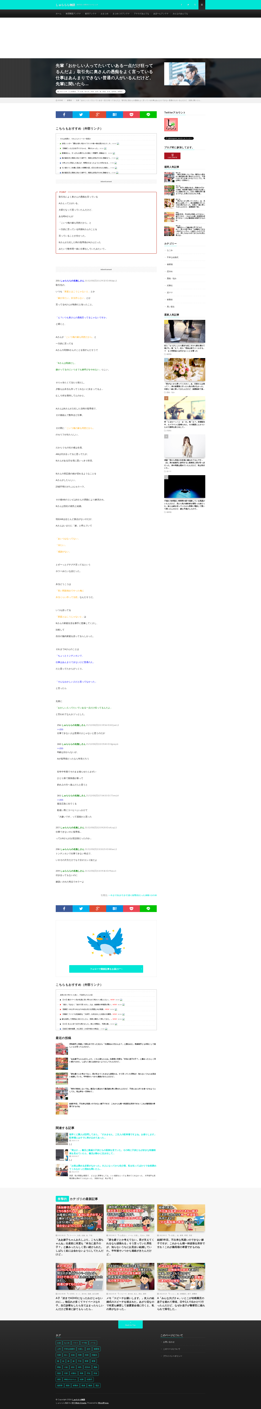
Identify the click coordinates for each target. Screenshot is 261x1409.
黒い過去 (171, 306)
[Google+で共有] (97, 114)
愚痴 (95, 1367)
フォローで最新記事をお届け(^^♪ (106, 969)
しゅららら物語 (78, 1399)
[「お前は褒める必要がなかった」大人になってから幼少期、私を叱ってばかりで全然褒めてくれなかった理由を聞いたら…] (62, 1170)
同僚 (92, 91)
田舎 (95, 1373)
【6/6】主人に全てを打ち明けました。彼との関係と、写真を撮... (86, 1024)
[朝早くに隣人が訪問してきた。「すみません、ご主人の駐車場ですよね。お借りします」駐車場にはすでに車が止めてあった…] (62, 1139)
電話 (97, 1385)
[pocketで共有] (131, 114)
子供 (90, 1235)
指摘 (89, 1294)
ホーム (58, 13)
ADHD (71, 1294)
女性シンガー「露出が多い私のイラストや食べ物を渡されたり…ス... (87, 143)
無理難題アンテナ (73, 13)
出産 (78, 1235)
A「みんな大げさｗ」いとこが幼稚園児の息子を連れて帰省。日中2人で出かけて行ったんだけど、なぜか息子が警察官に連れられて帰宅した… (181, 1303)
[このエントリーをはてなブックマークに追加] (114, 114)
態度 (59, 1373)
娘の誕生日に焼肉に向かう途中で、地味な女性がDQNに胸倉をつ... (86, 158)
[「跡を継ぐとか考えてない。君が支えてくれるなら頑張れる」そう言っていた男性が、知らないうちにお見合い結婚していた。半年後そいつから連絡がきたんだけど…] (62, 1079)
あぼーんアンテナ (161, 13)
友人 (135, 1294)
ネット (78, 1294)
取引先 (87, 91)
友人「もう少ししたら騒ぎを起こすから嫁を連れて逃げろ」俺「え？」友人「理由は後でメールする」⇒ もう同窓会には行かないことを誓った (184, 348)
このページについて (171, 1349)
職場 (67, 1385)
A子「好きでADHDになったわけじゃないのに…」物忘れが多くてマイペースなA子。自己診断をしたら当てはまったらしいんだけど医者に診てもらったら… (80, 1303)
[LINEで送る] (148, 114)
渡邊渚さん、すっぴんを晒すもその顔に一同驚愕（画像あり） (85, 153)
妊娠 (83, 1235)
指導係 (113, 91)
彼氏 (80, 1367)
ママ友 (84, 1343)
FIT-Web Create (79, 1403)
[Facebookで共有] (64, 114)
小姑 (66, 1367)
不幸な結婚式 (172, 257)
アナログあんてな (141, 13)
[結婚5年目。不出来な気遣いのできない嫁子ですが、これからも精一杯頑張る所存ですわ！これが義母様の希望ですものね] (62, 1108)
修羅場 (170, 264)
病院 (59, 1379)
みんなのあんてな (180, 13)
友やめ (84, 1294)
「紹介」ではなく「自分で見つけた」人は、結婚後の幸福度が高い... (87, 1004)
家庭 (104, 91)
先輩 (81, 91)
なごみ (170, 250)
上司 (59, 1349)
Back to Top (130, 1325)
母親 (81, 1373)
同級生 (94, 1355)
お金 (59, 1343)
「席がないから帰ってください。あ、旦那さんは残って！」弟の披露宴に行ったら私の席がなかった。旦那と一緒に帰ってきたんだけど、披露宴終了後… (184, 386)
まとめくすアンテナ (121, 13)
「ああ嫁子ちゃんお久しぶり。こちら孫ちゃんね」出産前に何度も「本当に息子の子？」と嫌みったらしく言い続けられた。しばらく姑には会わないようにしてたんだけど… (80, 1247)
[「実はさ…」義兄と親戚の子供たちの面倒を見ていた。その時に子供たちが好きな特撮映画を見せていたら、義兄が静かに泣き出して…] (62, 1154)
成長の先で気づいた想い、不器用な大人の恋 (76, 995)
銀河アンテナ (91, 13)
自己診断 (95, 1294)
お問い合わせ (169, 1342)
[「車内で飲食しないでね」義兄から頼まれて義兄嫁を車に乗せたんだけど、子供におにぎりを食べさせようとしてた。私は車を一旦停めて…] (62, 1093)
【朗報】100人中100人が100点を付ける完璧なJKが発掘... (83, 1009)
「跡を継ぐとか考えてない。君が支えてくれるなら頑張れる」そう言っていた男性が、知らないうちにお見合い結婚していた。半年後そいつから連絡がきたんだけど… (130, 1247)
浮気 (88, 1373)
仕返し (136, 1235)
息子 (189, 1294)
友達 (73, 1355)
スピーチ (123, 1294)
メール (130, 1235)
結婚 (81, 1379)
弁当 (108, 91)
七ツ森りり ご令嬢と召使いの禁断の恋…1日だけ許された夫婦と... (86, 168)
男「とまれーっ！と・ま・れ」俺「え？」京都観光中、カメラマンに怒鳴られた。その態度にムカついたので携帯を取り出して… (184, 424)
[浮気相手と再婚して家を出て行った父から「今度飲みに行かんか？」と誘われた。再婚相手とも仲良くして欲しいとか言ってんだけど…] (62, 1049)
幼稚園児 (183, 1294)
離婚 (90, 1385)
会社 (88, 1349)
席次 (140, 1294)
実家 (148, 1235)
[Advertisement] (130, 38)
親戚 (83, 1385)
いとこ (173, 1294)
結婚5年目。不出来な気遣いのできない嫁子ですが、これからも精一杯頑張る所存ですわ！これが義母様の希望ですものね (181, 1243)
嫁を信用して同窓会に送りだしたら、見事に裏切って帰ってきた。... (87, 1019)
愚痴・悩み (171, 278)
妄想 (96, 91)
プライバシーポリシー (172, 1356)
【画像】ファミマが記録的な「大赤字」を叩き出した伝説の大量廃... (87, 1014)
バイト (75, 1343)
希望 (186, 1235)
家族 (59, 1367)
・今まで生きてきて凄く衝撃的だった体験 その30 (132, 895)
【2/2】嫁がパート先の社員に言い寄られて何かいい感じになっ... (86, 1000)
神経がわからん (70, 1379)
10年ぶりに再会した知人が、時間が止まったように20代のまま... (85, 163)
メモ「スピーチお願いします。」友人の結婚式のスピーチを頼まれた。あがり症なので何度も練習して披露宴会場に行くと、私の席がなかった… (130, 1303)
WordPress (103, 1403)
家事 (181, 1235)
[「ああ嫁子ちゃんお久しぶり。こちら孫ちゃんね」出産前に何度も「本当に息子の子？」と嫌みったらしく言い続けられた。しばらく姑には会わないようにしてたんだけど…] (62, 1064)
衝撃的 (73, 91)
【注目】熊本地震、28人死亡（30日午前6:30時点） (81, 1029)
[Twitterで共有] (81, 114)
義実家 (60, 1385)
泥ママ (170, 292)
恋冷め (170, 271)
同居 (86, 1355)
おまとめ (104, 13)
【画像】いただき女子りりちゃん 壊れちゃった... (80, 148)
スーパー (72, 1235)
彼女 (73, 1367)
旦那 (190, 1235)
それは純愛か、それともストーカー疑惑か (75, 139)
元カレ (142, 1235)
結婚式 (89, 1379)
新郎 (144, 1294)
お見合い (123, 1235)
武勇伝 (170, 285)
